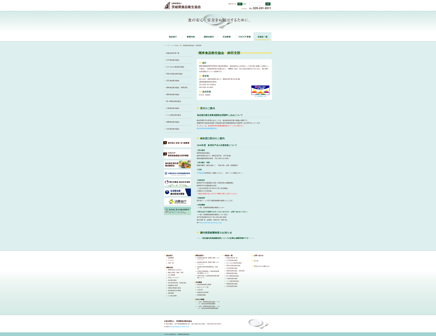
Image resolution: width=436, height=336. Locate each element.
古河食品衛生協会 (172, 129)
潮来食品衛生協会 (172, 94)
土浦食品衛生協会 (172, 108)
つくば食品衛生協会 (173, 115)
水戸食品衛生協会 (172, 60)
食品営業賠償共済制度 (204, 284)
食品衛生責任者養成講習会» (207, 128)
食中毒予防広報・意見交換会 (177, 283)
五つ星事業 (171, 275)
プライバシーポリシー (262, 266)
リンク (256, 261)
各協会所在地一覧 (172, 53)
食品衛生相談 (172, 280)
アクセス (244, 9)
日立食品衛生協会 (172, 80)
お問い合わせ (259, 255)
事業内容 (169, 267)
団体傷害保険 (201, 295)
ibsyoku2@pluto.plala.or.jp (179, 326)
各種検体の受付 (173, 285)
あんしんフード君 (203, 287)
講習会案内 (200, 255)
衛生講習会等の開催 (174, 290)
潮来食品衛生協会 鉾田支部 (176, 87)
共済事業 (199, 282)
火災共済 (200, 290)
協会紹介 (169, 255)
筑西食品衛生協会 (172, 122)
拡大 (245, 4)
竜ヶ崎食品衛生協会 (173, 101)
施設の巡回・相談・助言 (176, 272)
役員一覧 (171, 263)
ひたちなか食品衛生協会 (175, 67)
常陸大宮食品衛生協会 (174, 74)
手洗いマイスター (173, 277)
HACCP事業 (253, 36)
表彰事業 (171, 293)
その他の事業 (172, 296)
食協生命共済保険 (203, 292)
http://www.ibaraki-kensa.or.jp (210, 223)
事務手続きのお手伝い (175, 270)
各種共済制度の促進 (174, 288)
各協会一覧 (262, 36)
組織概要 (171, 258)
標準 (240, 4)
